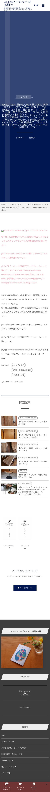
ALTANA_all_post (25, 483)
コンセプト (6, 773)
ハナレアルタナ (18, 365)
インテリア (23, 471)
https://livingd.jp (25, 707)
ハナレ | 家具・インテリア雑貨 (14, 748)
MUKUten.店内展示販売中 (28, 418)
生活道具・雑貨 (18, 375)
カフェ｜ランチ (7, 741)
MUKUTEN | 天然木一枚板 (11, 754)
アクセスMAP (7, 760)
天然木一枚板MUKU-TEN (21, 370)
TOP (3, 735)
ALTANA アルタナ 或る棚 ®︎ (17, 3)
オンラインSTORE (8, 767)
